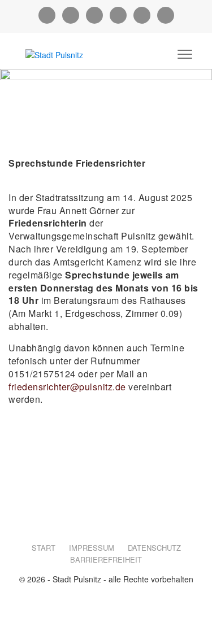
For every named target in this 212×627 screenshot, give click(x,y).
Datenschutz (154, 547)
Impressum (91, 547)
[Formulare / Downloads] (94, 15)
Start (43, 547)
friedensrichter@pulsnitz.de (67, 386)
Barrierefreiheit (106, 559)
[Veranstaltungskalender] (141, 15)
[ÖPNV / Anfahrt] (165, 15)
